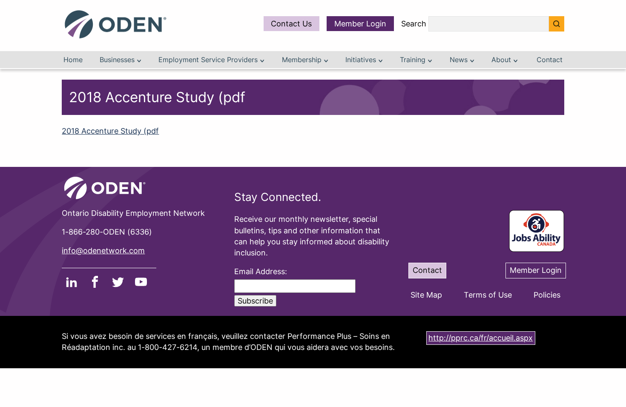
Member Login (360, 23)
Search (413, 24)
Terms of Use (488, 294)
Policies (547, 294)
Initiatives (361, 60)
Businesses (118, 60)
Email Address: (260, 271)
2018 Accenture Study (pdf (110, 130)
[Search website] (556, 24)
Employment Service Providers (209, 60)
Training (414, 60)
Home (73, 60)
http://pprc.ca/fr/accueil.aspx (480, 337)
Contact (550, 60)
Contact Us (291, 23)
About (502, 60)
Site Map (426, 294)
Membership (303, 60)
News (460, 60)
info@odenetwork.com (103, 250)
